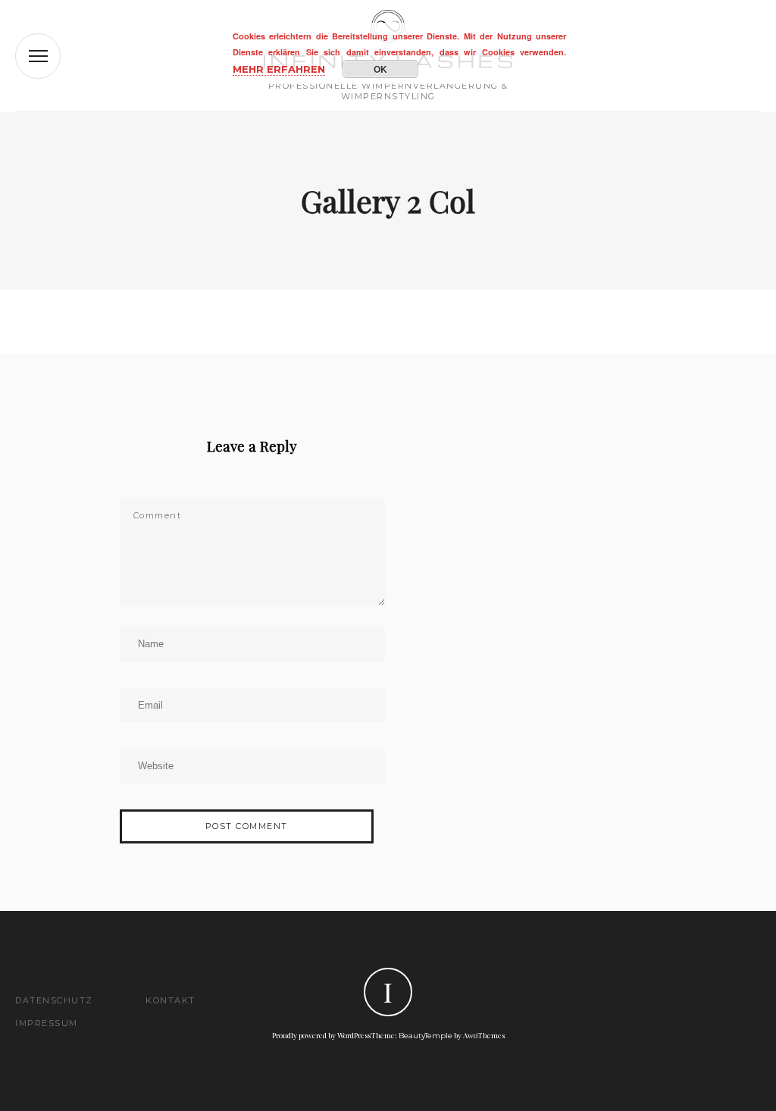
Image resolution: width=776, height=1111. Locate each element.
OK (380, 69)
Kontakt (171, 1000)
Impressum (46, 1023)
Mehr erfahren (279, 69)
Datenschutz (54, 1000)
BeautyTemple (425, 1036)
